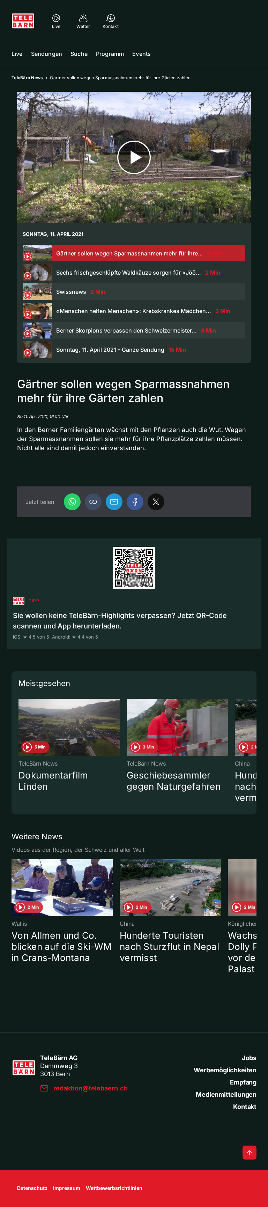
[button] (93, 501)
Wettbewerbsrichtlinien (114, 1188)
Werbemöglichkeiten (225, 1070)
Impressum (66, 1188)
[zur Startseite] (23, 21)
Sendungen (46, 53)
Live (17, 53)
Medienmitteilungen (226, 1094)
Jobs (249, 1057)
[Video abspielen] (134, 157)
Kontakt (244, 1106)
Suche (79, 53)
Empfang (243, 1082)
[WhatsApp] (72, 501)
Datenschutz (32, 1188)
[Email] (114, 501)
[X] (156, 501)
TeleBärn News (27, 77)
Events (141, 53)
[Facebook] (135, 501)
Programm (110, 53)
